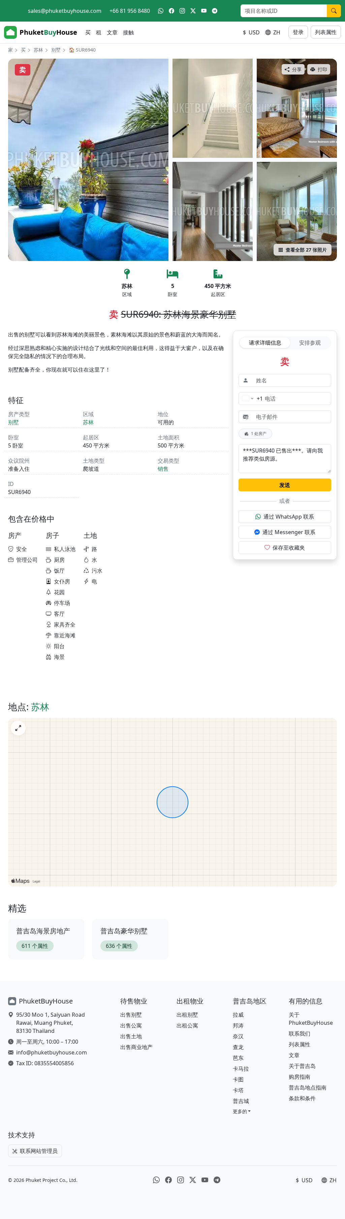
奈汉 (238, 1036)
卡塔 (238, 1090)
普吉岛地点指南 (307, 1087)
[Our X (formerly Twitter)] (193, 11)
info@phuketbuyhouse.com (51, 1052)
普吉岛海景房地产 (43, 930)
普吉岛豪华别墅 (124, 930)
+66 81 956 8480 (129, 10)
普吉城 (241, 1101)
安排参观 (310, 342)
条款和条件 (302, 1098)
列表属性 (326, 32)
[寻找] (334, 10)
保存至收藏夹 (289, 547)
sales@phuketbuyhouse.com (64, 10)
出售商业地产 (136, 1047)
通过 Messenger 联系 (288, 532)
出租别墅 (187, 1014)
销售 (163, 468)
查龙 (238, 1047)
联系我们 (299, 1033)
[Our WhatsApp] (160, 11)
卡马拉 (241, 1068)
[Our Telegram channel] (214, 11)
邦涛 (238, 1025)
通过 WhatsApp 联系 (288, 516)
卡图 (238, 1079)
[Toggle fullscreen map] (18, 728)
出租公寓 (187, 1025)
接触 (128, 32)
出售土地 (131, 1036)
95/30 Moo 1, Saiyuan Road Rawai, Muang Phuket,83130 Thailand (50, 1023)
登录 (298, 32)
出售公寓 (131, 1025)
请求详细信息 (265, 342)
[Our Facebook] (171, 11)
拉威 (238, 1014)
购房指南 (299, 1076)
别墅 (56, 50)
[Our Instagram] (182, 11)
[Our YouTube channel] (204, 11)
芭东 (238, 1058)
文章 (112, 32)
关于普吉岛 (302, 1066)
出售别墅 (131, 1014)
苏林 (38, 50)
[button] (242, 1111)
